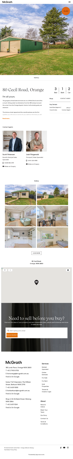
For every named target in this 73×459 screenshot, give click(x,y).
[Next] (69, 39)
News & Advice (43, 406)
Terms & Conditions (44, 423)
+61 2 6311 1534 (12, 404)
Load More (36, 253)
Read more (6, 118)
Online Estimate (45, 374)
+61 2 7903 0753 (13, 370)
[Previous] (4, 39)
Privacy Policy (13, 449)
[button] (70, 2)
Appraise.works (40, 454)
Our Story (44, 415)
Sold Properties (45, 385)
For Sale (44, 378)
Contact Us (44, 418)
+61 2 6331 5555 (12, 387)
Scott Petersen (9, 154)
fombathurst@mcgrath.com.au (18, 391)
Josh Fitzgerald (32, 154)
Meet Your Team (44, 411)
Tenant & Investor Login (46, 391)
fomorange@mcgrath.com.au (18, 374)
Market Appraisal (45, 368)
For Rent (45, 381)
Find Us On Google (12, 377)
